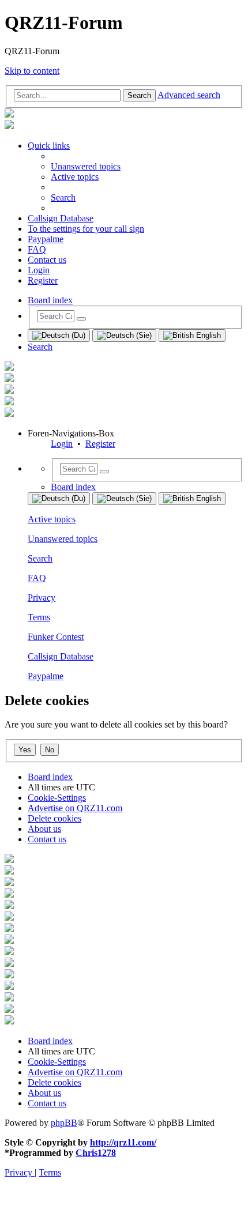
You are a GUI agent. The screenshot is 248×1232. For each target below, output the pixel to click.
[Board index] (9, 114)
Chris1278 (96, 1153)
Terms (39, 617)
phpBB (64, 1123)
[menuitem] (86, 166)
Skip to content (32, 71)
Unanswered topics (62, 539)
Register (100, 444)
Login (62, 444)
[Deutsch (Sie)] (124, 335)
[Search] (81, 319)
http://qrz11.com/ (123, 1142)
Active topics (52, 519)
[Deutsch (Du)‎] (59, 335)
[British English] (192, 335)
